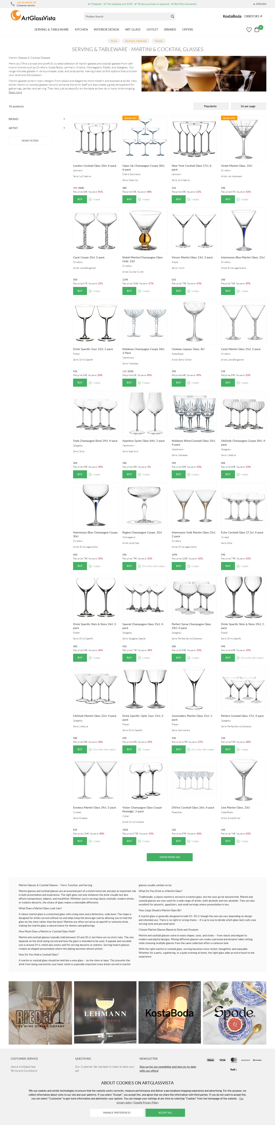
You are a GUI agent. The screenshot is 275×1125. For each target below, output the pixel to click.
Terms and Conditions (24, 1070)
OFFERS (187, 29)
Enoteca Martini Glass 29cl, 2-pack (94, 807)
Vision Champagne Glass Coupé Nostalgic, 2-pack (142, 809)
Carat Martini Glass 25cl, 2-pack (241, 349)
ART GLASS (133, 29)
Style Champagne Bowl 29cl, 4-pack (95, 441)
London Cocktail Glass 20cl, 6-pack (94, 165)
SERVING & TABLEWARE (51, 29)
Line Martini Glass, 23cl (235, 807)
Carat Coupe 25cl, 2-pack (88, 257)
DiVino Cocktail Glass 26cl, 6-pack (193, 807)
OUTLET (152, 29)
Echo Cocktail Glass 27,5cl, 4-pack (242, 532)
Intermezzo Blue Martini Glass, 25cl (243, 257)
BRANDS (170, 29)
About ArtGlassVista (23, 1066)
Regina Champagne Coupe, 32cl (142, 532)
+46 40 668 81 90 (26, 2)
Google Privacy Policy (146, 1102)
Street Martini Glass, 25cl (236, 165)
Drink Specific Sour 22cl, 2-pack (93, 349)
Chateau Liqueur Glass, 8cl (188, 349)
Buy (80, 199)
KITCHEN (81, 29)
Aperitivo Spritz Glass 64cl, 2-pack (143, 441)
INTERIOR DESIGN (106, 29)
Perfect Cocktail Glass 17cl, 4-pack (242, 716)
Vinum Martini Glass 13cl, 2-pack (192, 257)
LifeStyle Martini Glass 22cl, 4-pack (94, 716)
